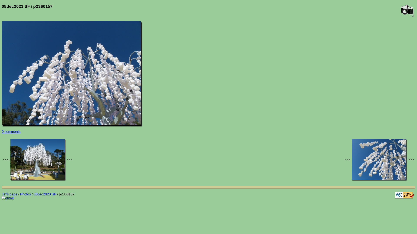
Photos (25, 194)
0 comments (11, 131)
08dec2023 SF (44, 194)
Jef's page (9, 194)
